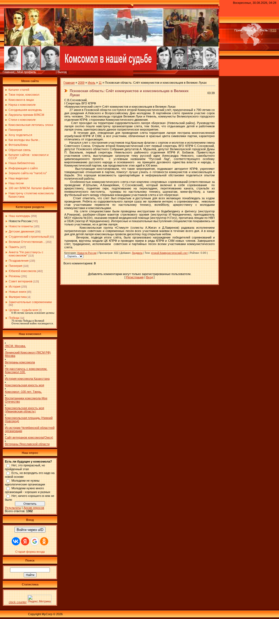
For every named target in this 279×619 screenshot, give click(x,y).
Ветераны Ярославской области (27, 444)
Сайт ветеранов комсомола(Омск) (29, 437)
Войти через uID (30, 530)
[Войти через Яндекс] (25, 541)
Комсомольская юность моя (24, 385)
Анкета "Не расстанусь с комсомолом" (26, 253)
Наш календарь (19, 216)
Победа (14, 317)
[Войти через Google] (34, 541)
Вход (72, 72)
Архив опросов (33, 507)
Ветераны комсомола (20, 362)
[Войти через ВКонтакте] (16, 541)
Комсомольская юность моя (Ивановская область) (24, 409)
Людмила (137, 253)
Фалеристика (18, 296)
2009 (81, 82)
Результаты (13, 507)
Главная (69, 82)
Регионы (14, 276)
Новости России (20, 221)
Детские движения (21, 231)
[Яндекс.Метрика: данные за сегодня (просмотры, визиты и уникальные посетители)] (39, 599)
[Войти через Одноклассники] (44, 541)
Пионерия (15, 265)
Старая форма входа (30, 551)
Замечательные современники (30, 302)
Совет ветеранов (20, 281)
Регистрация (47, 72)
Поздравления (19, 260)
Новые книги (17, 291)
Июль (91, 82)
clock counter (18, 602)
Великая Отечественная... (27, 241)
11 (100, 82)
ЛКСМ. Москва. (15, 346)
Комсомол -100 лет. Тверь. (23, 391)
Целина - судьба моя (23, 310)
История (14, 286)
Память (14, 247)
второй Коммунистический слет (169, 253)
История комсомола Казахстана (27, 378)
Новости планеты (21, 226)
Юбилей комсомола (22, 271)
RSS (273, 30)
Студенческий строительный (29, 236)
